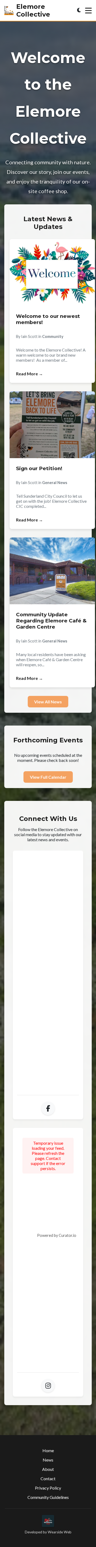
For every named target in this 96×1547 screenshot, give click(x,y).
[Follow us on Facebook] (48, 1108)
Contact (48, 1478)
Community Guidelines (48, 1497)
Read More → (29, 373)
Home (48, 1450)
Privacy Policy (48, 1487)
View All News (48, 701)
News (48, 1459)
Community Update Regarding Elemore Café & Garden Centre (51, 620)
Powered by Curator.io (56, 1235)
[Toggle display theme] (79, 10)
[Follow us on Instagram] (48, 1385)
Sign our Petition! (39, 468)
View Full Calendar (48, 777)
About (48, 1469)
